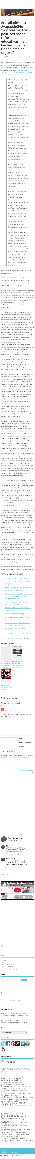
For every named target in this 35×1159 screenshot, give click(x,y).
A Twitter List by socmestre (8, 874)
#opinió (19, 1078)
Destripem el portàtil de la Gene (16, 1013)
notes (16, 1101)
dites (2, 1093)
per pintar (6, 1104)
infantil (19, 1097)
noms (11, 1101)
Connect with (5, 706)
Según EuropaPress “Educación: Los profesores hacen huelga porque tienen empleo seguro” (16, 72)
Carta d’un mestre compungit (14, 614)
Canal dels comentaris (7, 967)
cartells (4, 1088)
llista (3, 1099)
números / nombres (8, 1103)
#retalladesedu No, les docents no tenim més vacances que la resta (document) (17, 666)
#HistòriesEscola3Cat (14, 852)
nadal (8, 1101)
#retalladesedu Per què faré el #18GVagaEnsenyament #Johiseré (8, 686)
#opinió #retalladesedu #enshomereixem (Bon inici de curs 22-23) (6, 665)
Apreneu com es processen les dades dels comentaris (15, 757)
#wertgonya (14, 638)
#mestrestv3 (12, 1078)
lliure (6, 1099)
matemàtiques (14, 1099)
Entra (2, 962)
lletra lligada (28, 1097)
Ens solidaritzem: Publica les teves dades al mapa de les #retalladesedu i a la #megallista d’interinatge (19, 596)
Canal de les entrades (7, 964)
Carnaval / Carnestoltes (24, 1087)
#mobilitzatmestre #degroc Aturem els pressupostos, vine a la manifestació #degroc (18, 581)
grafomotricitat (8, 1097)
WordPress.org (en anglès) (9, 969)
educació (7, 1093)
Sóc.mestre (15, 838)
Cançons (6, 1086)
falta (17, 1093)
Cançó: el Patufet (19, 1018)
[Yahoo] (12, 711)
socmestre (29, 1105)
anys (22, 1084)
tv (1, 1107)
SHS (2, 945)
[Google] (7, 711)
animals (18, 1084)
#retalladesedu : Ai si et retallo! (15, 629)
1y (24, 848)
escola (13, 1094)
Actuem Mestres (22, 638)
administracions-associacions (8, 1084)
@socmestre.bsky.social (15, 840)
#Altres (4, 1078)
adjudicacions (19, 1082)
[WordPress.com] (20, 711)
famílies (21, 1093)
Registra (3, 960)
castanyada (11, 1088)
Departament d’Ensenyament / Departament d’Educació (14, 1091)
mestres (25, 1099)
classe (23, 1088)
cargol (15, 1086)
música (3, 1101)
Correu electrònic (25, 742)
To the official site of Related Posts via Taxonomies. (20, 633)
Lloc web (21, 746)
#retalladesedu (21, 56)
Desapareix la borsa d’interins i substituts (18, 587)
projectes (21, 1105)
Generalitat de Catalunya (11, 1095)
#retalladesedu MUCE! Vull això (15, 590)
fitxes (28, 1093)
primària (15, 1105)
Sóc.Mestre (17, 3)
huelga (29, 638)
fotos (2, 1095)
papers (22, 1103)
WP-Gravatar (19, 1155)
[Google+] (2, 711)
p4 (17, 1103)
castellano (18, 1088)
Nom (21, 738)
